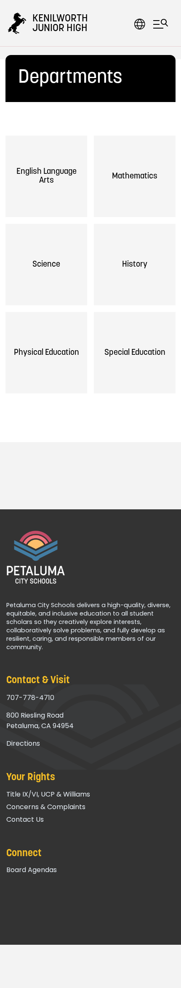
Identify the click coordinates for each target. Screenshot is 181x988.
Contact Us (25, 819)
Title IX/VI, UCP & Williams (48, 794)
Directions (23, 743)
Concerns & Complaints (45, 807)
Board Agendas (31, 870)
